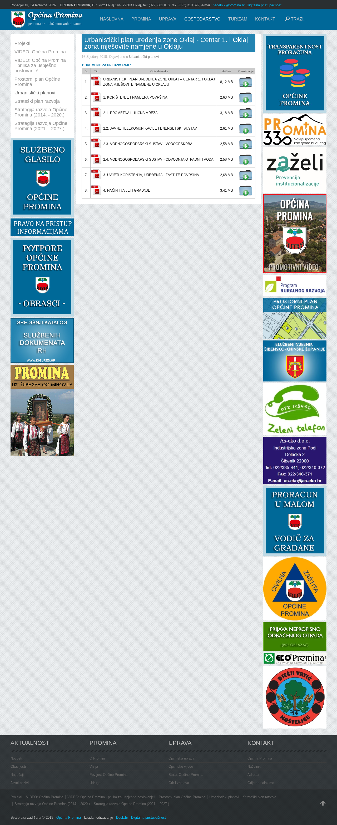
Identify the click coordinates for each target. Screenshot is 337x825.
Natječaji (17, 775)
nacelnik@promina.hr (229, 5)
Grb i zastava (178, 783)
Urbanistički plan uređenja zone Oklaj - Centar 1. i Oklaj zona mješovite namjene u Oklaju (166, 43)
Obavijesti (18, 766)
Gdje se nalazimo (260, 783)
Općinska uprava (181, 758)
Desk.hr (122, 817)
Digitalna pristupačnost (264, 5)
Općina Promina (259, 758)
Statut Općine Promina (185, 775)
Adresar (253, 775)
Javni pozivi (20, 783)
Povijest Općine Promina (108, 775)
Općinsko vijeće (180, 766)
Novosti (16, 758)
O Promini (97, 758)
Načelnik (254, 766)
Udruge (95, 783)
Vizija (94, 766)
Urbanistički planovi (144, 57)
